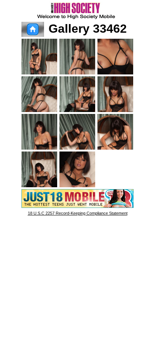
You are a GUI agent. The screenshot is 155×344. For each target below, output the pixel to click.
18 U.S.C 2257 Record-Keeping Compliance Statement (78, 213)
